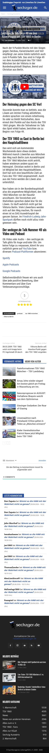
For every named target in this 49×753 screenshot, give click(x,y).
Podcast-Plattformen (22, 251)
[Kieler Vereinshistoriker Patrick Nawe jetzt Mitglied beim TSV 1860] (9, 433)
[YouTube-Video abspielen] (24, 86)
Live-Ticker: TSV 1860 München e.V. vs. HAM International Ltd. (31, 675)
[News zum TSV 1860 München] (24, 8)
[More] (43, 331)
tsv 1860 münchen (31, 313)
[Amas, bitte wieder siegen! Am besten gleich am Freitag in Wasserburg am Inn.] (9, 383)
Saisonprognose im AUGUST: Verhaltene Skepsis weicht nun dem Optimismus (31, 396)
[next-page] (8, 443)
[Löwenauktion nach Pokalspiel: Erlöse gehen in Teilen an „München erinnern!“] (9, 421)
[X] (19, 331)
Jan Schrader (10, 40)
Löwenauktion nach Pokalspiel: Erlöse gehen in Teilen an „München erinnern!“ (31, 421)
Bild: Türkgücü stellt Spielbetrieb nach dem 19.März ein (32, 663)
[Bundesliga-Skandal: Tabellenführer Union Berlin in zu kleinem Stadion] (9, 690)
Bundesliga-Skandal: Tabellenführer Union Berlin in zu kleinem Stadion (31, 688)
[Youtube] (38, 645)
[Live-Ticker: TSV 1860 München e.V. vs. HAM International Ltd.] (9, 677)
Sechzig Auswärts (13, 14)
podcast (19, 313)
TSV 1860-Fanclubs (33, 29)
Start (3, 14)
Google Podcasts (11, 271)
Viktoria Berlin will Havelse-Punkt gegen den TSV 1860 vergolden (35, 349)
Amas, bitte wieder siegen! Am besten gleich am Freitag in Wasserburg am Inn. (31, 383)
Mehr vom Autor (33, 361)
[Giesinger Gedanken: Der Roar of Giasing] (9, 408)
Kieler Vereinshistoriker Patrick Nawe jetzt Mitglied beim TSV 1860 (30, 433)
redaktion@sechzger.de (24, 638)
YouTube (27, 248)
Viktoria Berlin (9, 316)
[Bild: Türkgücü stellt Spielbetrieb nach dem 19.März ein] (9, 665)
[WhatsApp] (25, 331)
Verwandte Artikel (13, 361)
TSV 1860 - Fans (20, 29)
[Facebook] (13, 331)
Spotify (6, 258)
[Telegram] (37, 331)
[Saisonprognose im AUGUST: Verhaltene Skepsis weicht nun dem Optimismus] (9, 396)
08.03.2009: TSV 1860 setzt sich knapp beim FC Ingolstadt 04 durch (12, 349)
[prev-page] (4, 443)
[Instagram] (17, 645)
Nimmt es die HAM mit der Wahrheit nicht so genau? (23, 581)
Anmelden (42, 461)
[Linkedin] (31, 331)
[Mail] (24, 645)
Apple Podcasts (11, 264)
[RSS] (31, 645)
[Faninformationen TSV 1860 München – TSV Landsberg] (9, 371)
